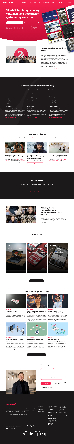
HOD (20, 159)
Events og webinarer (52, 418)
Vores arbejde (23, 2)
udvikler (15, 10)
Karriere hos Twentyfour (50, 424)
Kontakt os (61, 2)
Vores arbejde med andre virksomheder (52, 411)
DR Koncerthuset (31, 163)
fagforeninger (35, 137)
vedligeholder (15, 14)
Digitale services (32, 2)
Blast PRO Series (39, 162)
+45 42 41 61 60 (62, 414)
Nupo (65, 159)
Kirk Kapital (22, 162)
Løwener (62, 159)
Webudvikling (40, 408)
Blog (39, 2)
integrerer (29, 10)
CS (21, 159)
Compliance (18, 426)
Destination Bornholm (31, 162)
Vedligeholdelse (41, 411)
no (46, 374)
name (46, 369)
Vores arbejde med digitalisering (14, 22)
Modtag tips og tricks (10, 428)
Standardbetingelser (10, 426)
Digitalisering (40, 406)
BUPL (17, 159)
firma (58, 374)
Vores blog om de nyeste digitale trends (52, 421)
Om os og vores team (52, 406)
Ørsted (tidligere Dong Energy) (55, 160)
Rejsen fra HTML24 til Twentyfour (52, 408)
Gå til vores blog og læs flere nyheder (36, 354)
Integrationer (40, 409)
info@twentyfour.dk (63, 415)
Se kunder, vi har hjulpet (31, 22)
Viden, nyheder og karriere (48, 2)
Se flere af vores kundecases (36, 281)
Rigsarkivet (7, 160)
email (58, 369)
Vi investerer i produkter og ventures (51, 415)
